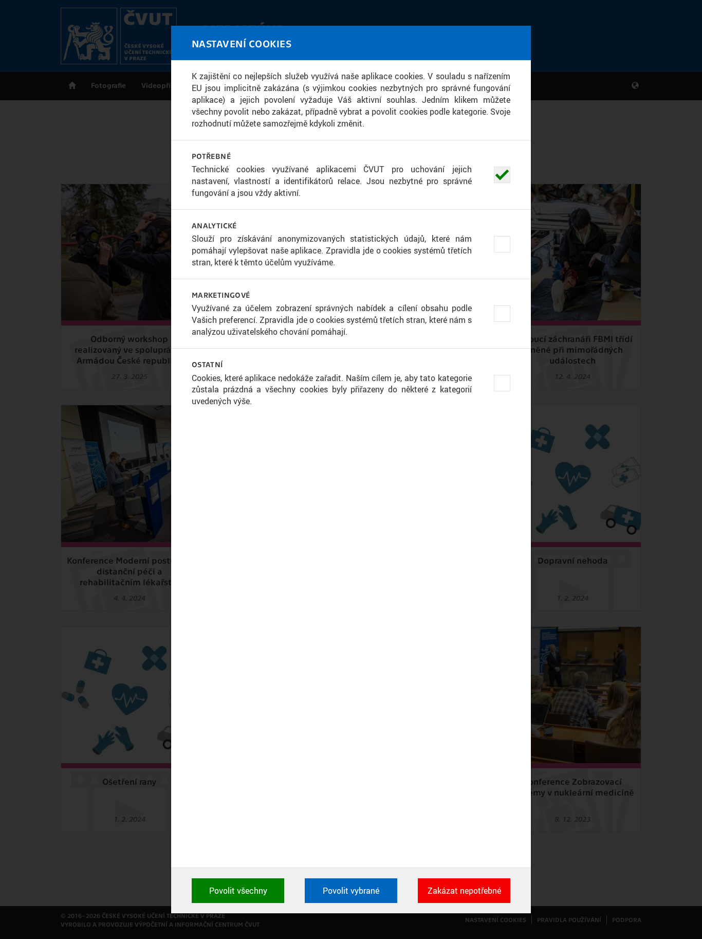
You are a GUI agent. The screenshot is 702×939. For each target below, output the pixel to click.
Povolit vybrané (351, 890)
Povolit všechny (238, 890)
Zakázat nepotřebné (464, 890)
